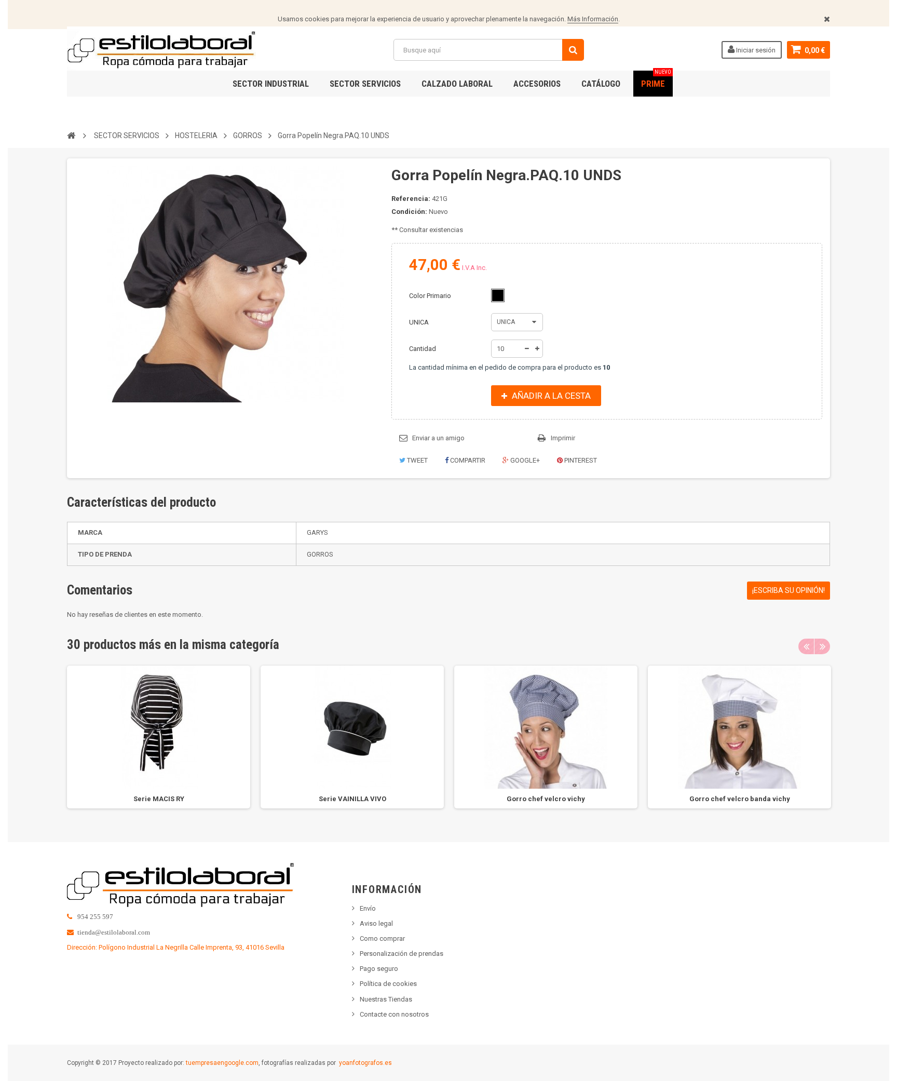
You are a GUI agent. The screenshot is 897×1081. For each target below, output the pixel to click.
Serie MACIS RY (158, 799)
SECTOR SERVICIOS (365, 83)
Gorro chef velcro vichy (546, 799)
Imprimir (563, 438)
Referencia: (410, 198)
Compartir (466, 460)
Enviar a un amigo (438, 438)
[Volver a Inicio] (71, 135)
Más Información (592, 19)
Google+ (524, 460)
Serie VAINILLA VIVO (352, 799)
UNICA (419, 322)
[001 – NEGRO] (498, 295)
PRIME (656, 80)
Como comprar (382, 938)
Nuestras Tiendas (386, 999)
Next (822, 646)
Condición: (409, 211)
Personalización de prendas (401, 953)
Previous (806, 646)
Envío (368, 908)
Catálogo (600, 83)
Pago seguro (379, 968)
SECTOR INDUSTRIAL (271, 83)
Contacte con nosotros (394, 1014)
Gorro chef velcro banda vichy (739, 799)
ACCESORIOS (537, 83)
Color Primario (431, 296)
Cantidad (422, 349)
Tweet (416, 460)
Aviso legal (376, 923)
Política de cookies (388, 984)
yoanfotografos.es (365, 1062)
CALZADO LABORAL (457, 83)
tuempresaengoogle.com (222, 1062)
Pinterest (580, 460)
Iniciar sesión (755, 50)
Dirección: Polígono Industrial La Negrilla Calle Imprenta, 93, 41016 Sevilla (175, 947)
